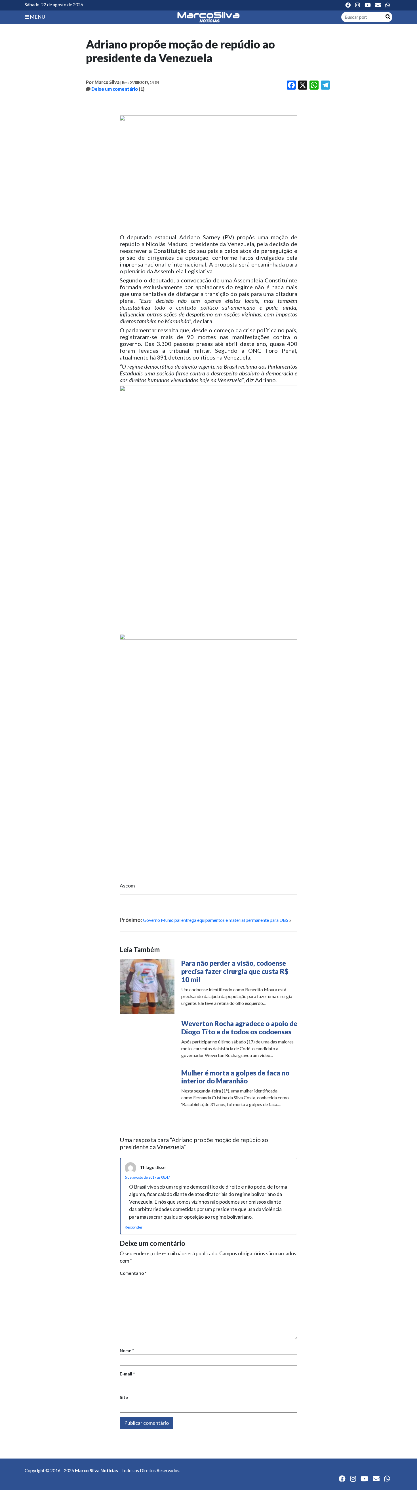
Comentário (133, 1273)
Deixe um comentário (114, 89)
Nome (127, 1350)
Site (124, 1397)
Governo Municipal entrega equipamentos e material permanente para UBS (215, 920)
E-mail (127, 1373)
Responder (133, 1227)
